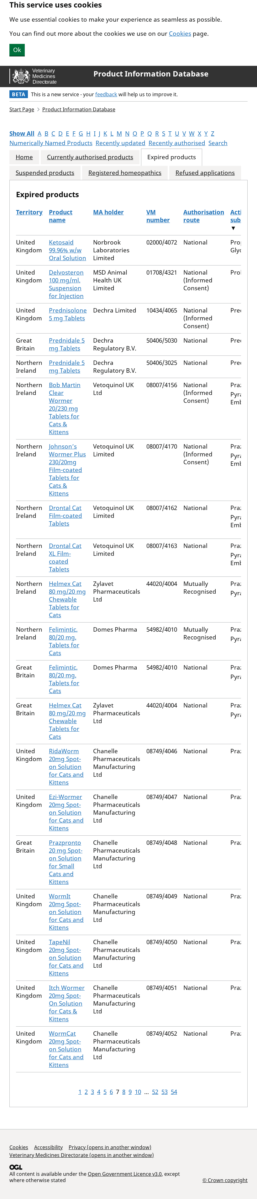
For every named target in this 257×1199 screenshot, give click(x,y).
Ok (17, 50)
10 (138, 1092)
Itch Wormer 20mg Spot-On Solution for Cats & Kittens (67, 1003)
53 (164, 1092)
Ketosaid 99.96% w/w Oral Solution (67, 250)
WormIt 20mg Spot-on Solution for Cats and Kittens (66, 912)
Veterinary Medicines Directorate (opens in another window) (81, 1155)
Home (24, 157)
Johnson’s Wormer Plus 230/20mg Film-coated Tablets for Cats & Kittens (67, 469)
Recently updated (120, 143)
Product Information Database (150, 73)
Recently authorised (177, 143)
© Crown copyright (225, 1180)
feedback (106, 94)
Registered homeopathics (124, 173)
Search (218, 143)
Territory (29, 212)
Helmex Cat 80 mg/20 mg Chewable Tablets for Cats (67, 599)
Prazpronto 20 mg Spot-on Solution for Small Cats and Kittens (65, 862)
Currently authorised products (90, 157)
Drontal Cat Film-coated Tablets (65, 516)
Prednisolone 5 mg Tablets (68, 314)
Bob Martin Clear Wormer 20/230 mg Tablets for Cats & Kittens (65, 408)
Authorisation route (203, 216)
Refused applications (205, 173)
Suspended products (45, 173)
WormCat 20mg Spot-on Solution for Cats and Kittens (66, 1049)
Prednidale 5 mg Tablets (67, 344)
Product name (60, 216)
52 (155, 1092)
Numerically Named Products (50, 143)
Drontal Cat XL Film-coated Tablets (65, 557)
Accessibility (48, 1147)
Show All (21, 133)
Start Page (21, 109)
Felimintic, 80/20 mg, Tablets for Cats (64, 641)
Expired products (171, 157)
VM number (158, 216)
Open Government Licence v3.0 (125, 1173)
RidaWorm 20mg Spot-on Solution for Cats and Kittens (66, 766)
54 (174, 1092)
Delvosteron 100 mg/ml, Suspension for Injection (66, 284)
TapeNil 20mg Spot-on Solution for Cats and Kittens (66, 957)
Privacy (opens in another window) (110, 1147)
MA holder (108, 212)
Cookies (180, 33)
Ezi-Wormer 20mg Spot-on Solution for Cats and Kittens (66, 812)
